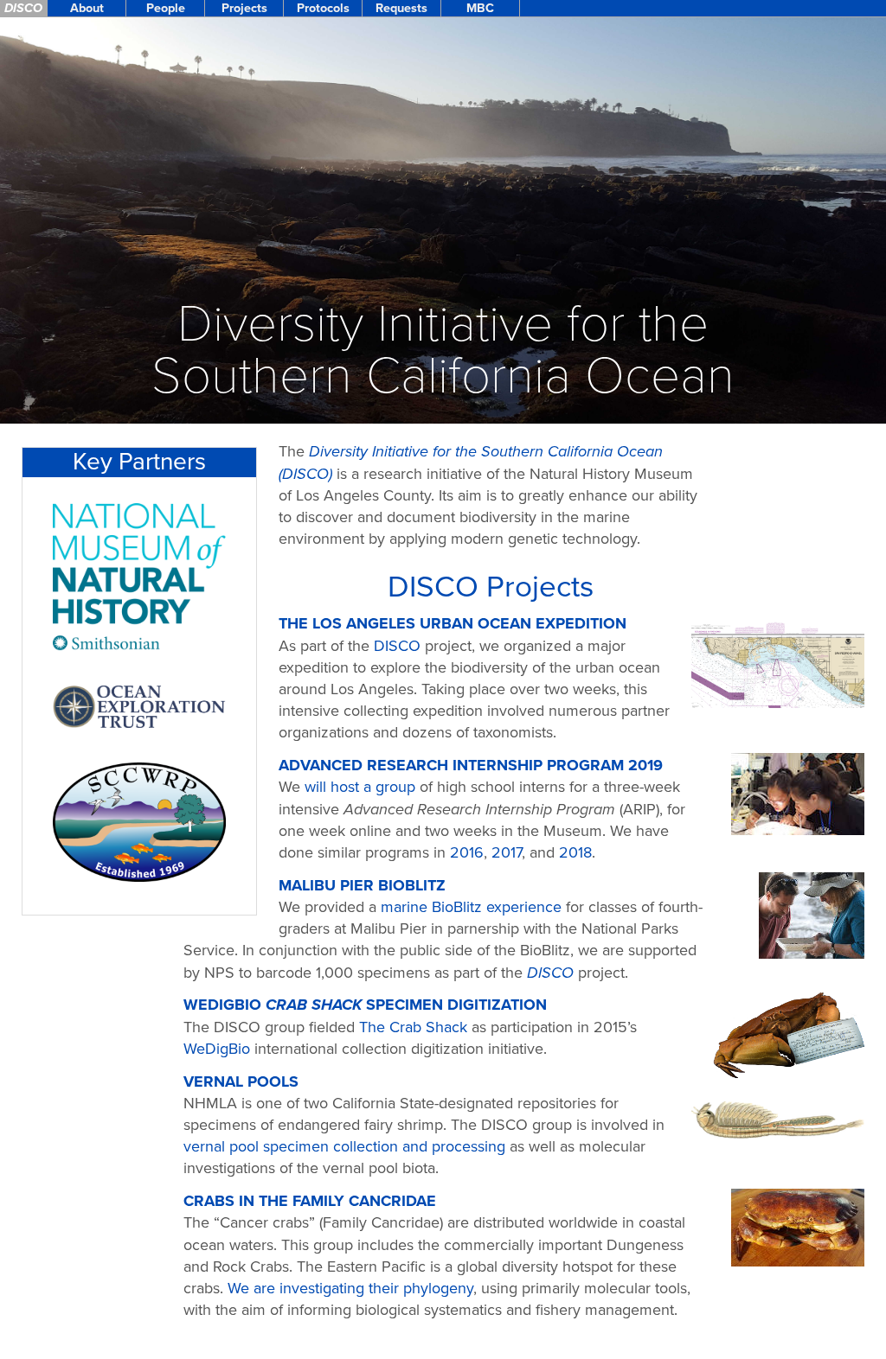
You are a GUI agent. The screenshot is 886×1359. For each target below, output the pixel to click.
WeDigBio (216, 1048)
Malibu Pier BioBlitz (362, 885)
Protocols (323, 8)
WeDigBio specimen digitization (365, 1004)
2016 (467, 852)
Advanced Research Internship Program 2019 (471, 765)
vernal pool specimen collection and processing (344, 1146)
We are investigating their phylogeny (350, 1288)
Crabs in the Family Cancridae (309, 1200)
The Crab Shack (413, 1027)
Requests (401, 8)
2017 (506, 852)
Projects (244, 8)
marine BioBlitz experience (471, 906)
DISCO (23, 8)
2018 (575, 852)
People (165, 8)
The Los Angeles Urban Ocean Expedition (452, 623)
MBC (480, 8)
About (87, 8)
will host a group (360, 786)
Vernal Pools (241, 1081)
